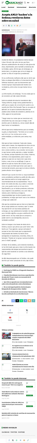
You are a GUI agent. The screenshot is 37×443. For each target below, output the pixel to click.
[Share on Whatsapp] (11, 25)
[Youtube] (10, 318)
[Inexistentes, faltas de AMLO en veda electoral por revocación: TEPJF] (30, 404)
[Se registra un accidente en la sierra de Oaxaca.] (6, 348)
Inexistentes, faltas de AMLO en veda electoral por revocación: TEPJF (13, 404)
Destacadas (17, 358)
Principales (30, 342)
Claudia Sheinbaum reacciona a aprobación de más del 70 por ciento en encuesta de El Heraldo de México (18, 277)
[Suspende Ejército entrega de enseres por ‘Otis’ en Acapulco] (30, 384)
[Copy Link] (20, 25)
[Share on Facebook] (6, 25)
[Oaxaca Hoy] (14, 2)
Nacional (5, 11)
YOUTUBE (21, 432)
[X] (27, 311)
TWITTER (13, 432)
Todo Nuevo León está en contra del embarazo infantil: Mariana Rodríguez (13, 393)
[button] (3, 2)
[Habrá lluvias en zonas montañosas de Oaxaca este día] (6, 367)
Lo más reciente (18, 342)
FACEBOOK (5, 432)
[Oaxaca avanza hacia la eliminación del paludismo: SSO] (6, 356)
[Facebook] (10, 311)
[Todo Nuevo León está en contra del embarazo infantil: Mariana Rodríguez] (30, 393)
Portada (14, 361)
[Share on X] (9, 25)
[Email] (17, 25)
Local (24, 342)
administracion (6, 30)
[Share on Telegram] (14, 25)
